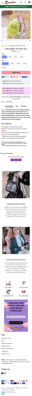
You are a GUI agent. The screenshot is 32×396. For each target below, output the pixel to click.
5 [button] (12, 40)
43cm (24, 63)
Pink (15, 57)
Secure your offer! (16, 322)
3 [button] (8, 40)
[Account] (25, 2)
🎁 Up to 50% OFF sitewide (16, 6)
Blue (10, 57)
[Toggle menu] (2, 2)
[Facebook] (2, 373)
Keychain (5, 63)
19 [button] (20, 42)
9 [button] (19, 40)
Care (16, 106)
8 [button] (17, 40)
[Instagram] (5, 373)
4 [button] (10, 40)
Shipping (24, 106)
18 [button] (18, 42)
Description (9, 106)
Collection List (5, 354)
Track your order (6, 338)
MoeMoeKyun (12, 392)
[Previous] (2, 40)
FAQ (2, 341)
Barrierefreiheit (12, 389)
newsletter (17, 98)
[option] (16, 6)
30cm (18, 63)
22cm (12, 63)
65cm (4, 67)
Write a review (16, 160)
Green (4, 57)
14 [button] (11, 42)
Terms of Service (24, 387)
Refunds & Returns (6, 343)
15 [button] (13, 42)
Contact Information (10, 387)
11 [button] (23, 40)
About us (3, 387)
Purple (21, 57)
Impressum (4, 351)
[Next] (30, 40)
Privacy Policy (4, 389)
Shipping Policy (5, 346)
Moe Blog (18, 387)
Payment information (7, 348)
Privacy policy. (19, 329)
